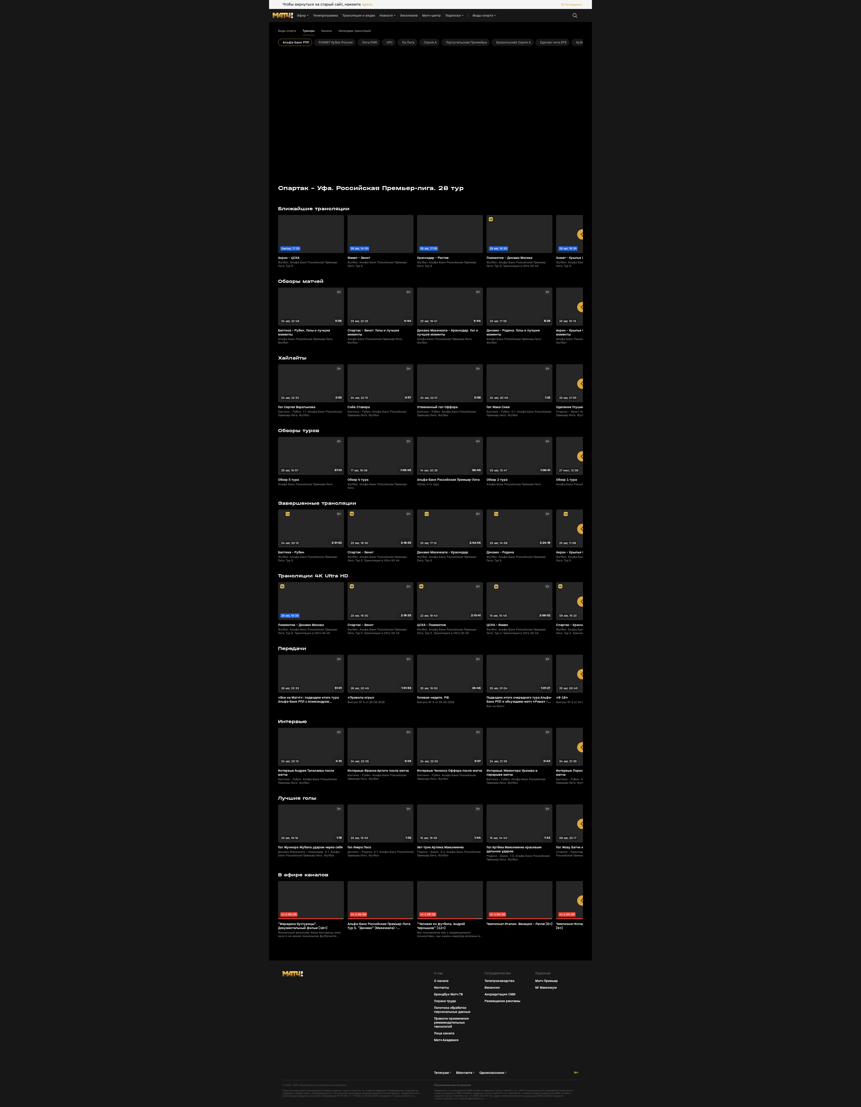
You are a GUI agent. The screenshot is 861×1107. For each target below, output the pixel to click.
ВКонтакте (464, 1073)
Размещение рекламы (502, 1001)
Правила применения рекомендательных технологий (451, 1022)
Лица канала (444, 1033)
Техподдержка (573, 4)
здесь (367, 4)
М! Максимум (546, 988)
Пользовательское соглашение (452, 1085)
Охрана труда (445, 1001)
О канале (441, 981)
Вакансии (492, 988)
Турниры (309, 31)
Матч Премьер (546, 981)
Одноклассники (491, 1073)
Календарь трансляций (355, 31)
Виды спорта (287, 31)
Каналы (326, 31)
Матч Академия (446, 1040)
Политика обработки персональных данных (452, 1010)
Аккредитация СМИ (500, 994)
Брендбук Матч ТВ (448, 994)
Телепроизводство (499, 981)
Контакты (441, 988)
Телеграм (441, 1073)
